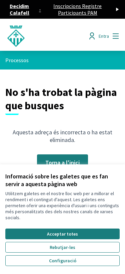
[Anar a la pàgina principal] (47, 36)
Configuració (62, 261)
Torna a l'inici (62, 162)
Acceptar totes (62, 234)
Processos (17, 60)
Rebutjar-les (62, 247)
